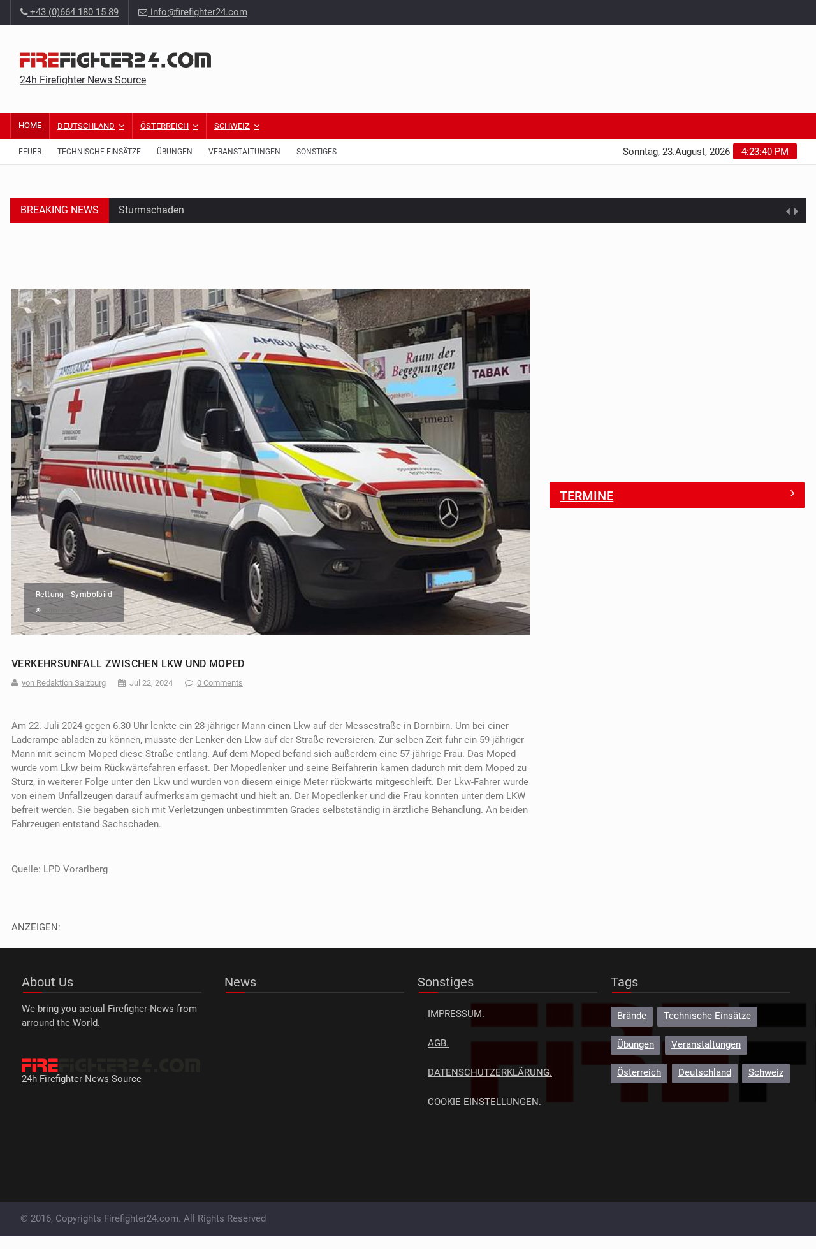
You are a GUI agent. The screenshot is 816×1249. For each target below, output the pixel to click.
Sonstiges (316, 151)
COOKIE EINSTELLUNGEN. (484, 1102)
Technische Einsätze (99, 151)
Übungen (175, 151)
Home (29, 125)
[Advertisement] (564, 67)
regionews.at (62, 610)
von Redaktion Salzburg (64, 683)
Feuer (29, 151)
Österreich (164, 126)
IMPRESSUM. (456, 1014)
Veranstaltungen (244, 151)
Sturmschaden (151, 201)
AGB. (438, 1043)
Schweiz (232, 126)
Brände (631, 1016)
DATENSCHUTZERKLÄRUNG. (490, 1072)
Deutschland (86, 126)
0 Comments (220, 683)
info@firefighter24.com (198, 12)
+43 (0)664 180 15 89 (73, 12)
